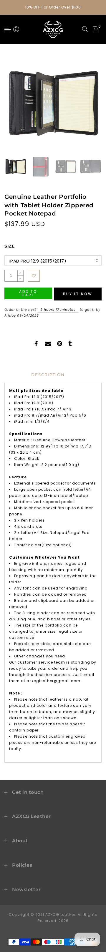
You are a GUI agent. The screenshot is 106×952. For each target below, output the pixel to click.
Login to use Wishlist (34, 276)
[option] (53, 104)
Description (48, 374)
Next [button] (83, 107)
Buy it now (77, 293)
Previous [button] (15, 107)
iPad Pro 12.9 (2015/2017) (37, 261)
